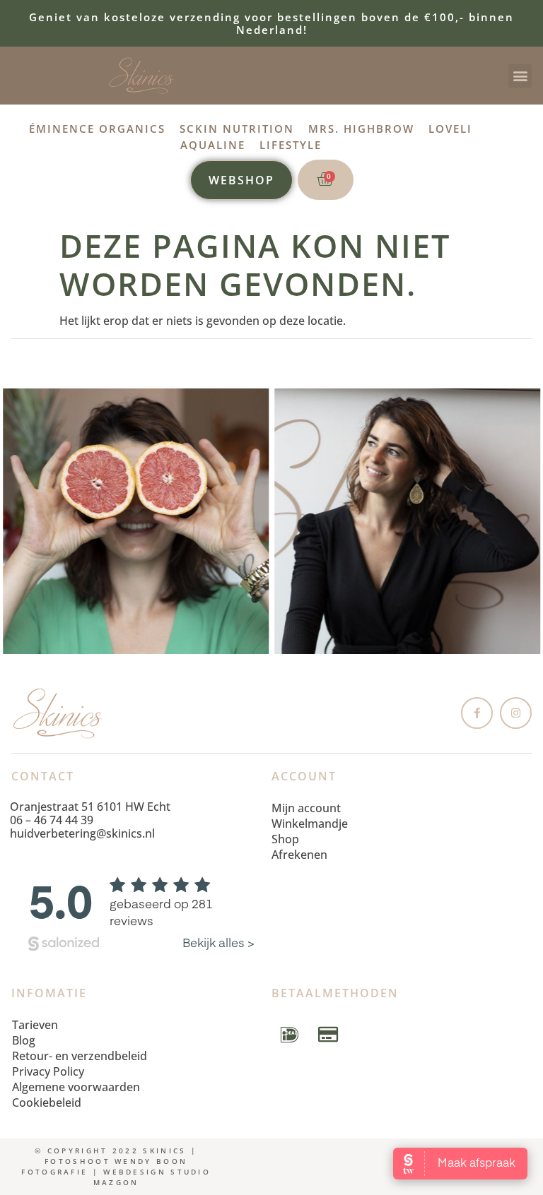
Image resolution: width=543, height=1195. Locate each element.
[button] (520, 76)
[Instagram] (516, 713)
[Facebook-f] (477, 713)
